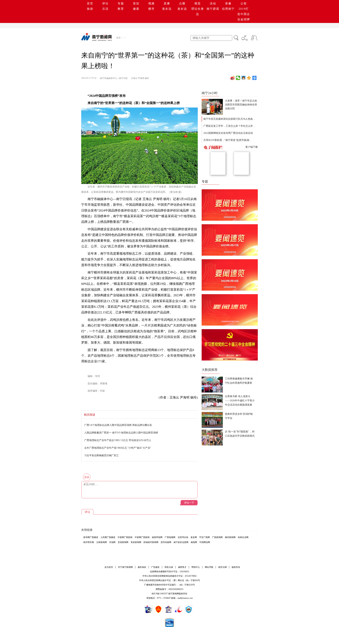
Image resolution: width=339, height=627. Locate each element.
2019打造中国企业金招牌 (243, 14)
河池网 (112, 542)
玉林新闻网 (101, 542)
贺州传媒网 (166, 542)
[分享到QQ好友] (243, 78)
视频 (151, 3)
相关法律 (222, 567)
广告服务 (155, 567)
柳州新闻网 (230, 537)
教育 (121, 8)
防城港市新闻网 (151, 542)
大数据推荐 (210, 370)
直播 (167, 3)
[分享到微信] (238, 78)
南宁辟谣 (213, 8)
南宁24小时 (210, 93)
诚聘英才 (182, 567)
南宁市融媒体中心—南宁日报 (113, 78)
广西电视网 (170, 537)
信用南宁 (228, 8)
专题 (121, 3)
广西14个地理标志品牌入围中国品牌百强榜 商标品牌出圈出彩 (118, 425)
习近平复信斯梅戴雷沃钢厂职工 (101, 455)
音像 (228, 3)
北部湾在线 (183, 537)
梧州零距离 (88, 542)
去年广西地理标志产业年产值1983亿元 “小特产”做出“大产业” (117, 447)
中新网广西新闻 (125, 537)
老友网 (194, 537)
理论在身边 (197, 11)
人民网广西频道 (107, 537)
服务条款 (142, 567)
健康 (136, 8)
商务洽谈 (169, 567)
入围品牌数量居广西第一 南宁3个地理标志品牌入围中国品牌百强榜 (121, 432)
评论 (105, 3)
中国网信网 (204, 542)
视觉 (197, 3)
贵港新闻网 (123, 542)
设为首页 (109, 567)
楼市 (151, 8)
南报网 (194, 542)
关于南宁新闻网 (125, 567)
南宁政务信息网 (181, 542)
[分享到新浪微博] (232, 78)
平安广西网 (204, 537)
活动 (213, 3)
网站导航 (209, 567)
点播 (182, 3)
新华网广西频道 (90, 537)
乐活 (105, 8)
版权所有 (236, 567)
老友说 (167, 8)
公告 (243, 3)
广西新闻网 (217, 537)
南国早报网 (157, 537)
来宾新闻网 (136, 542)
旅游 (90, 8)
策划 (136, 3)
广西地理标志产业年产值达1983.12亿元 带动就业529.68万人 (117, 440)
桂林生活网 (243, 537)
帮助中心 (195, 567)
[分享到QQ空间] (249, 78)
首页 (90, 3)
